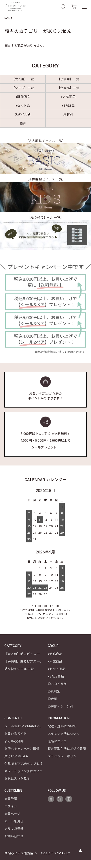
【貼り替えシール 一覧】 (45, 217)
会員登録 (10, 798)
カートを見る (14, 821)
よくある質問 (14, 741)
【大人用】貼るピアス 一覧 (23, 654)
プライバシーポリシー (64, 756)
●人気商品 (55, 661)
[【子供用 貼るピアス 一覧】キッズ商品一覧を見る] (45, 197)
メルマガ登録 (14, 828)
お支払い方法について (64, 733)
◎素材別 (54, 691)
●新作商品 (55, 654)
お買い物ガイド (15, 733)
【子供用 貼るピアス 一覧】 (45, 179)
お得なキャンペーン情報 (21, 748)
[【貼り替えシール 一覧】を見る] (45, 235)
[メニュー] (84, 7)
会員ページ (12, 813)
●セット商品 (57, 669)
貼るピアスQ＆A (16, 756)
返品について (57, 741)
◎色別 (52, 699)
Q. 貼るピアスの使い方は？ (23, 763)
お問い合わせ (14, 836)
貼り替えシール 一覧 (19, 669)
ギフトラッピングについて (23, 771)
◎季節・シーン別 (60, 706)
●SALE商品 (56, 676)
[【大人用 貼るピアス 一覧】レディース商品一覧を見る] (45, 158)
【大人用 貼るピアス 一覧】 (45, 141)
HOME (8, 18)
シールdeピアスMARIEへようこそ (28, 726)
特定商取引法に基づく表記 (67, 748)
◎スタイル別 (57, 684)
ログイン (10, 806)
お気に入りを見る (17, 778)
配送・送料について (62, 726)
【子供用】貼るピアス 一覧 (23, 661)
